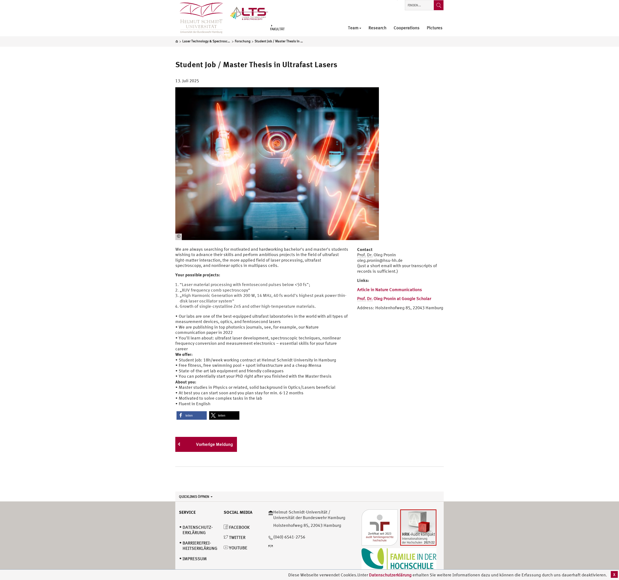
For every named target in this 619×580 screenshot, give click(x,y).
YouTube (237, 547)
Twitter (236, 537)
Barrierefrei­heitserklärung (200, 545)
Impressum (195, 558)
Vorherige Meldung (214, 444)
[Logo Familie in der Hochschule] (398, 559)
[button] (192, 415)
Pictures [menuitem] (434, 28)
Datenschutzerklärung (390, 574)
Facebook (239, 527)
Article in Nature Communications (389, 289)
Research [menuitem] (377, 28)
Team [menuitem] (353, 28)
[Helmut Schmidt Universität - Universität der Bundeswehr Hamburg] (249, 12)
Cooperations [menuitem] (407, 28)
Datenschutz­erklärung (198, 530)
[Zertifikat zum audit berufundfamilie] (379, 526)
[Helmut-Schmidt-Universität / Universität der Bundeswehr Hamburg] (199, 18)
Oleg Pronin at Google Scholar (394, 298)
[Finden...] (438, 5)
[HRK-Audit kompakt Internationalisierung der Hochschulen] (418, 526)
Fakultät (277, 29)
